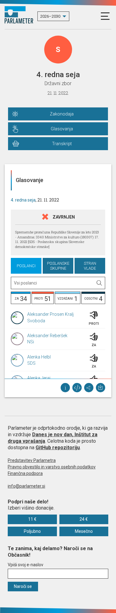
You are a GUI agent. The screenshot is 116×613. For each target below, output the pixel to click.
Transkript (62, 143)
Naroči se (23, 586)
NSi (30, 341)
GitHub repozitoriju (58, 447)
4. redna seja (23, 200)
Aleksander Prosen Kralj (50, 314)
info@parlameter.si (26, 486)
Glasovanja (62, 128)
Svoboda (36, 320)
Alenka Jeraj (38, 378)
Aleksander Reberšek (47, 335)
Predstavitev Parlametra (32, 460)
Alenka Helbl (39, 356)
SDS (31, 363)
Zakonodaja (62, 113)
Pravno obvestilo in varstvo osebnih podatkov (52, 466)
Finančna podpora (25, 473)
